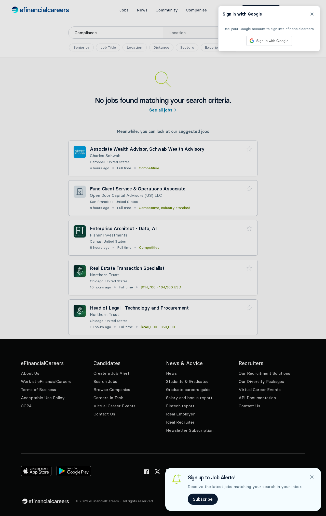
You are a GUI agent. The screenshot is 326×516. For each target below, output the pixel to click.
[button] (163, 258)
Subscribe (203, 499)
